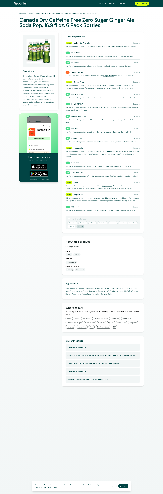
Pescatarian (79, 148)
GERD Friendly (77, 72)
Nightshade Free (78, 116)
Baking (31, 14)
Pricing (112, 3)
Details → (136, 43)
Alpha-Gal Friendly (82, 43)
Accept (123, 486)
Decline (111, 486)
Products (22, 14)
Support (121, 3)
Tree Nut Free (77, 172)
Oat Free (75, 128)
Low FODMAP (77, 104)
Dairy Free (75, 53)
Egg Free (75, 62)
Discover (102, 3)
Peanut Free (76, 138)
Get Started (142, 4)
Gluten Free (79, 82)
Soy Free (75, 163)
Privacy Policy (52, 487)
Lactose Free (77, 94)
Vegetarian (78, 194)
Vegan (76, 182)
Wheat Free (76, 207)
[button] (115, 47)
